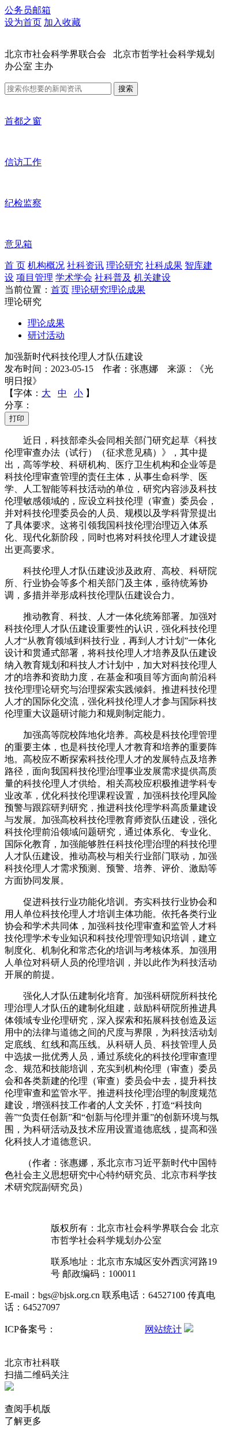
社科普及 (113, 277)
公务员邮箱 (28, 10)
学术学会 (73, 277)
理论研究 (124, 265)
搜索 (125, 88)
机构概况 (46, 265)
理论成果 (126, 290)
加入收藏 (62, 22)
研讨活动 (46, 335)
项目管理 (34, 277)
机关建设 (152, 277)
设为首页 (23, 22)
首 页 (15, 265)
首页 (60, 290)
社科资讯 (85, 265)
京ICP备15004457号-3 (99, 1329)
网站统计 (163, 1329)
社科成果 (163, 265)
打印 (16, 418)
